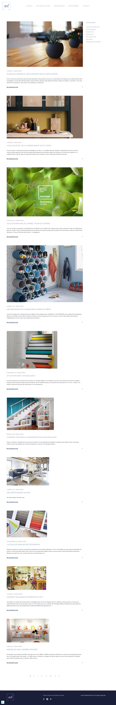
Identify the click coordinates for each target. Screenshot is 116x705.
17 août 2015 (10, 594)
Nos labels (89, 39)
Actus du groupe (91, 29)
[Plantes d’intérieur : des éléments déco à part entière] (45, 44)
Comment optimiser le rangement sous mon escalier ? (32, 437)
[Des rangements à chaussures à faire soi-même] (45, 273)
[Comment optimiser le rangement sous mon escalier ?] (30, 414)
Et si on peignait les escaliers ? (21, 376)
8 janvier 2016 (11, 434)
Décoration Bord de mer (18, 493)
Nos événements (91, 37)
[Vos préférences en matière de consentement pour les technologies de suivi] (2, 702)
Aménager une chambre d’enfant (22, 649)
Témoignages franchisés (93, 42)
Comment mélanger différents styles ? (25, 597)
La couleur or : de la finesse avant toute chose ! (29, 146)
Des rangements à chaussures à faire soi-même (29, 309)
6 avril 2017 (10, 71)
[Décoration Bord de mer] (28, 471)
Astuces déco (18, 71)
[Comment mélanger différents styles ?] (26, 578)
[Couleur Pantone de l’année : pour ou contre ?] (45, 191)
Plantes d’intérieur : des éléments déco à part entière (32, 74)
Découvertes (90, 34)
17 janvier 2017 (11, 306)
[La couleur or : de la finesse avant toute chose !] (45, 117)
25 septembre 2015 (12, 541)
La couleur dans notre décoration (23, 544)
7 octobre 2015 (11, 489)
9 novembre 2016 (12, 373)
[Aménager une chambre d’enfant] (28, 630)
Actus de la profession (92, 27)
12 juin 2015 (10, 646)
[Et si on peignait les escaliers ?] (32, 350)
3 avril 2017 (10, 142)
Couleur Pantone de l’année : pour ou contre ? (29, 224)
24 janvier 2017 (11, 220)
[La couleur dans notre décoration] (27, 524)
